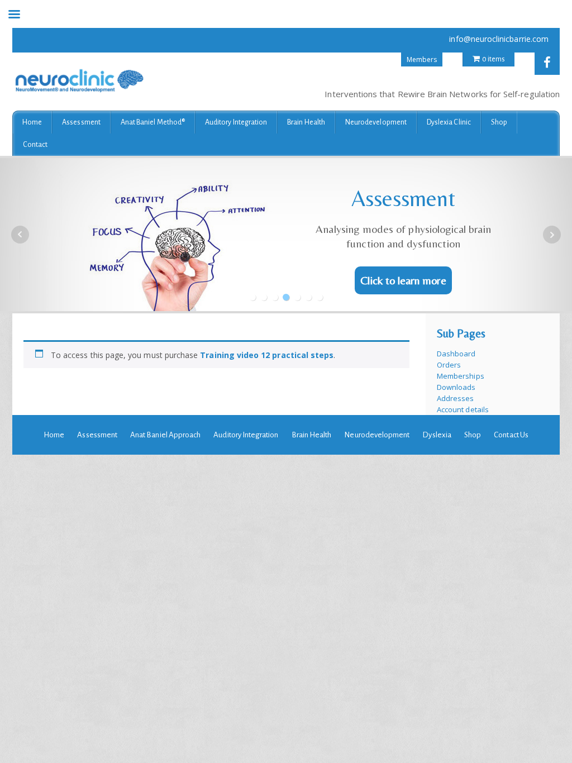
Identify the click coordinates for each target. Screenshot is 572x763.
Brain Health (306, 122)
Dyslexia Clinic (449, 122)
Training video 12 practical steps (266, 355)
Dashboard (456, 354)
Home (32, 122)
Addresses (455, 398)
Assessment (81, 122)
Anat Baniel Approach (165, 435)
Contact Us (511, 435)
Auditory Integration (236, 122)
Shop (499, 122)
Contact (35, 145)
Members (422, 59)
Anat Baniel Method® (153, 122)
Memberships (460, 376)
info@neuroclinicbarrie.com (499, 39)
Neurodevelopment (376, 122)
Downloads (456, 387)
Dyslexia (436, 435)
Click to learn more (403, 280)
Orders (449, 365)
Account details (463, 409)
